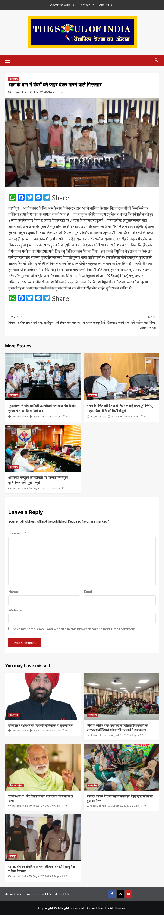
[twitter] (120, 894)
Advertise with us (62, 5)
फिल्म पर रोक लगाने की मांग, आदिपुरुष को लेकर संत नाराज (44, 320)
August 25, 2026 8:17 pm (125, 416)
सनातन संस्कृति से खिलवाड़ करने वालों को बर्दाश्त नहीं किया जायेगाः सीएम (119, 322)
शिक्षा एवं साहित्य (16, 785)
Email (89, 591)
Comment (17, 533)
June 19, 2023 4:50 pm (46, 92)
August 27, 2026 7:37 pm (46, 730)
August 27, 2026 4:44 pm (47, 876)
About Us (105, 5)
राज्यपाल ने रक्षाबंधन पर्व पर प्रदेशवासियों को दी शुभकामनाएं (40, 725)
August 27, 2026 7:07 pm (46, 805)
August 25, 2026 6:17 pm (47, 488)
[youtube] (128, 894)
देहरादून (13, 856)
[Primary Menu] (9, 60)
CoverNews (96, 908)
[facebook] (112, 894)
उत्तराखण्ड (14, 78)
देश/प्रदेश (14, 714)
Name (14, 591)
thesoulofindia (20, 92)
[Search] (156, 60)
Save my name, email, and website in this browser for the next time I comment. (74, 629)
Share (60, 197)
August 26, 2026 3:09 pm (47, 416)
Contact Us (86, 5)
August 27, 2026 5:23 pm (125, 805)
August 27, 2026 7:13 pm (125, 735)
